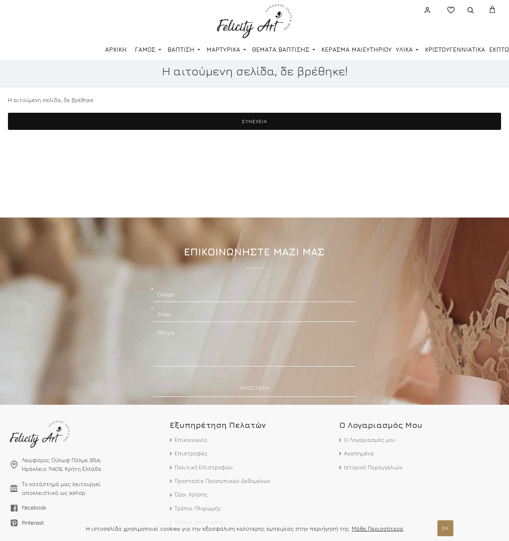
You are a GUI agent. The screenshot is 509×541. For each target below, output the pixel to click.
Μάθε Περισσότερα (377, 528)
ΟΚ (445, 528)
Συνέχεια (254, 121)
